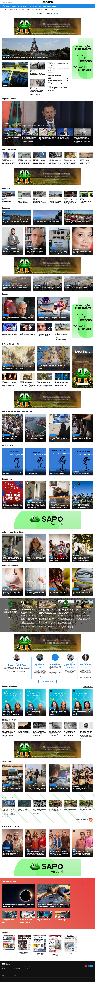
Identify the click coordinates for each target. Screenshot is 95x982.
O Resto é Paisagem (10, 609)
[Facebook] (89, 966)
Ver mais (90, 532)
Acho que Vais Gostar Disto (12, 532)
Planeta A (7, 797)
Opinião (49, 82)
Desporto (6, 315)
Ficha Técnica (5, 975)
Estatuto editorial (13, 975)
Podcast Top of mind (10, 686)
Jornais (11, 2)
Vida (65, 159)
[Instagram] (86, 966)
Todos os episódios (87, 686)
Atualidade (6, 55)
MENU (3, 2)
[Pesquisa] (87, 6)
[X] (91, 966)
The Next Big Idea (9, 882)
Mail (7, 2)
